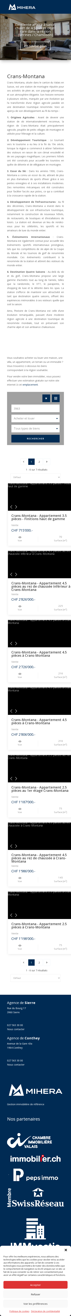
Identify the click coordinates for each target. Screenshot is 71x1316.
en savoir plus (35, 46)
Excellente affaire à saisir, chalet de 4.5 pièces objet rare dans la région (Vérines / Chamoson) (35, 29)
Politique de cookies (19, 1311)
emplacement (30, 384)
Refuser (35, 1294)
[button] (66, 1250)
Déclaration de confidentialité (45, 1311)
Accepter (35, 1285)
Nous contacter (15, 1029)
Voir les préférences (35, 1303)
